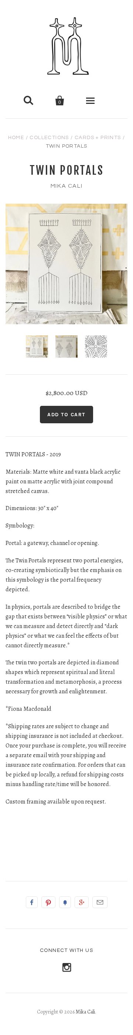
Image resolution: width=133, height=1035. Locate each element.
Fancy (65, 902)
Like (32, 902)
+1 (82, 902)
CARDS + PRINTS (98, 137)
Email (100, 902)
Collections (49, 137)
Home (16, 137)
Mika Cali (66, 186)
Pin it (48, 902)
